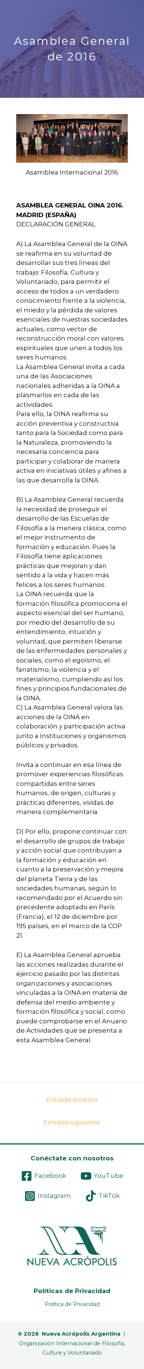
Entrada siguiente (72, 1122)
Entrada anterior (72, 1099)
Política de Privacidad (72, 1304)
